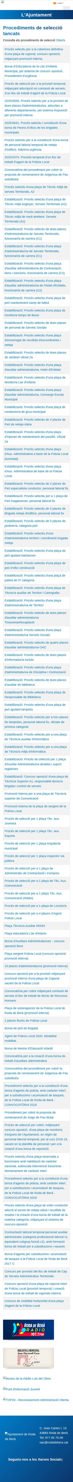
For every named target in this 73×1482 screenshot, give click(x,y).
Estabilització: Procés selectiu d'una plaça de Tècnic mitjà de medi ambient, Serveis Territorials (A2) (35, 216)
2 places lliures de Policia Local (26, 1020)
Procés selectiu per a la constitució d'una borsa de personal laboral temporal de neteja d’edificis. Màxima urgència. (36, 144)
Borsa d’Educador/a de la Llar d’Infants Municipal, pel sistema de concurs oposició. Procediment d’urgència (34, 71)
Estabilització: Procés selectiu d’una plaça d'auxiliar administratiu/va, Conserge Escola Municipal (34, 394)
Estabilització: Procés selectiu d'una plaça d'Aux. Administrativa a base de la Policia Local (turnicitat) (36, 453)
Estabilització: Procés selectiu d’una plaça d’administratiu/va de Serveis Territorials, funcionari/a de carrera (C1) (33, 251)
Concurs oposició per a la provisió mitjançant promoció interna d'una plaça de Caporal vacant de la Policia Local (35, 978)
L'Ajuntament (36, 14)
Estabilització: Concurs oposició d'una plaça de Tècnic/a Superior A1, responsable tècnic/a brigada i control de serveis (36, 781)
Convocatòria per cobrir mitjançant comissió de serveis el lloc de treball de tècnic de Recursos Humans (36, 995)
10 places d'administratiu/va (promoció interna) (36, 966)
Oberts (60, 40)
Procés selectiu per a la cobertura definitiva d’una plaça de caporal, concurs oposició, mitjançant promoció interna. (34, 54)
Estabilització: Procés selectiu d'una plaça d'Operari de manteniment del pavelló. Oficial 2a (35, 436)
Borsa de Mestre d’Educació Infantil (29, 1048)
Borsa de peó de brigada (21, 1028)
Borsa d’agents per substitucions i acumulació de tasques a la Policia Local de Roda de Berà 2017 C (36, 1258)
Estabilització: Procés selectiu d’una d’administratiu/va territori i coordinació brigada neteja (36, 538)
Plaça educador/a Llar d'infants (25, 933)
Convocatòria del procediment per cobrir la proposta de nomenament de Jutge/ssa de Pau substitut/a (36, 174)
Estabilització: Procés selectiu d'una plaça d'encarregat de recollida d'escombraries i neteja (33, 340)
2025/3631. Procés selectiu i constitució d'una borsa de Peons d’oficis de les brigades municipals (35, 127)
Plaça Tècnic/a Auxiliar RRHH (25, 926)
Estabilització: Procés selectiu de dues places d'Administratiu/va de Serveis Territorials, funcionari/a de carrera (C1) (35, 233)
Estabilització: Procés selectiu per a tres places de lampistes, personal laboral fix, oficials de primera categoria (36, 721)
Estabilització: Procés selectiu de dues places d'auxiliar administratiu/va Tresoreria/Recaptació (35, 617)
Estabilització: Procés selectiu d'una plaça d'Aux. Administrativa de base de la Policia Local (33, 471)
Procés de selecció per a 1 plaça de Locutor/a (36, 906)
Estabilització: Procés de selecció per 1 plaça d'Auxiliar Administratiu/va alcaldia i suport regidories (35, 764)
